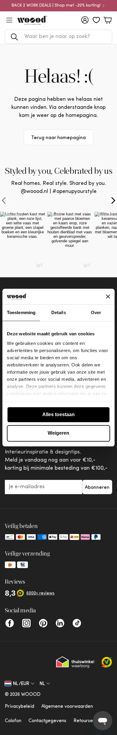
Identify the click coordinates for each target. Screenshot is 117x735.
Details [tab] (58, 312)
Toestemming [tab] (21, 312)
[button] (58, 37)
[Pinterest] (43, 623)
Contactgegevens (47, 721)
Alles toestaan (58, 414)
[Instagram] (26, 623)
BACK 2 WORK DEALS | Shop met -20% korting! (56, 6)
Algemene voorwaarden (67, 706)
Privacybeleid (19, 706)
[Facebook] (9, 623)
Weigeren (58, 433)
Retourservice (89, 721)
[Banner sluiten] (108, 296)
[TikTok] (77, 623)
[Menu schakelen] (9, 20)
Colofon (13, 721)
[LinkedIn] (60, 623)
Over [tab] (96, 312)
